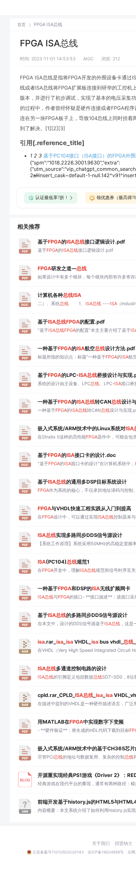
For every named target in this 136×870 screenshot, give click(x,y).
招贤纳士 (124, 843)
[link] (21, 24)
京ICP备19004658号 (106, 852)
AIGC (88, 58)
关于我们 (101, 843)
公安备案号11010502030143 (58, 852)
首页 (21, 25)
